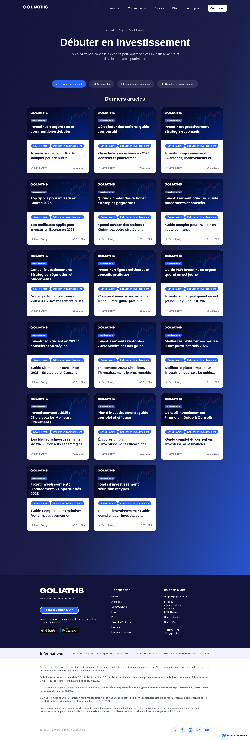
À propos (116, 601)
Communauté (119, 606)
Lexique (115, 627)
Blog (121, 30)
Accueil (110, 30)
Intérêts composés (122, 632)
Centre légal (171, 622)
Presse (115, 617)
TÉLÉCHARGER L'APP (59, 610)
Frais (113, 611)
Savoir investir (136, 30)
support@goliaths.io (175, 596)
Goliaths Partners (121, 622)
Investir (115, 596)
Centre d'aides (172, 617)
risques (69, 619)
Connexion (217, 8)
